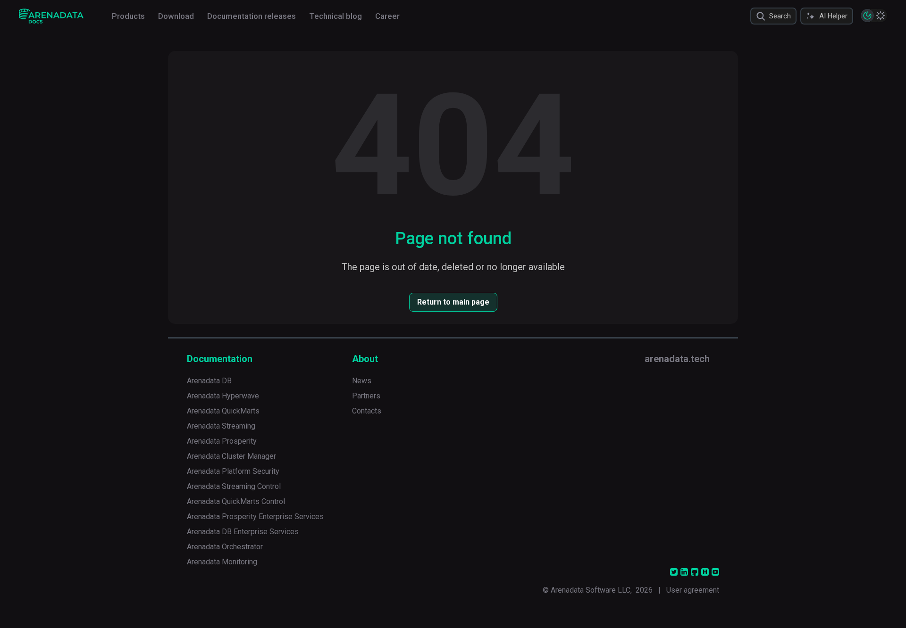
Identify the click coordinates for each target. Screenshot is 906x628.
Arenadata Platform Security (233, 471)
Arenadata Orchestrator (225, 546)
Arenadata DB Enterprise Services (243, 531)
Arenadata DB (209, 380)
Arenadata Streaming (221, 425)
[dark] (867, 15)
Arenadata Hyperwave (223, 395)
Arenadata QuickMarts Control (236, 501)
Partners (366, 395)
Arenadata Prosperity (222, 441)
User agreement (692, 590)
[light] (880, 15)
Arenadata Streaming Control (234, 486)
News (361, 380)
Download (176, 16)
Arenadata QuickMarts (223, 410)
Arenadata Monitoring (222, 561)
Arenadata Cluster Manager (231, 456)
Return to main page (453, 301)
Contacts (366, 410)
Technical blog (335, 16)
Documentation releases (251, 16)
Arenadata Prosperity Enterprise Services (255, 516)
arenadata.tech (677, 358)
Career (387, 16)
